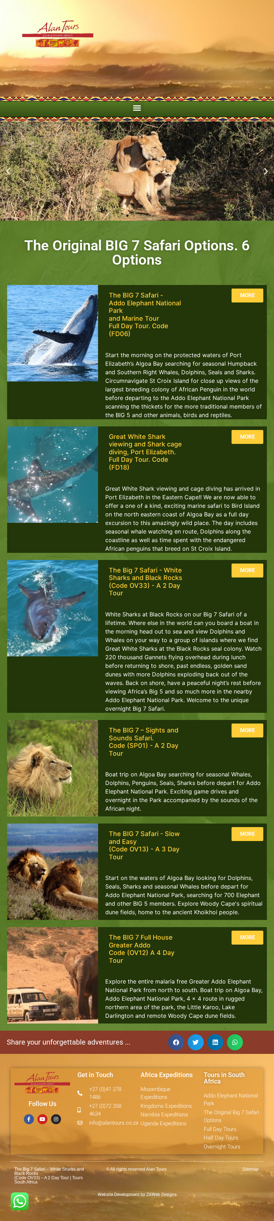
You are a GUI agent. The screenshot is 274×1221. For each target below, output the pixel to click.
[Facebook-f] (29, 1119)
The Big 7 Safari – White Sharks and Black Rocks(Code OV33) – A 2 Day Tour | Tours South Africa (49, 1176)
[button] (137, 107)
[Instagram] (56, 1119)
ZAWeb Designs (161, 1194)
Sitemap (251, 1169)
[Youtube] (42, 1119)
